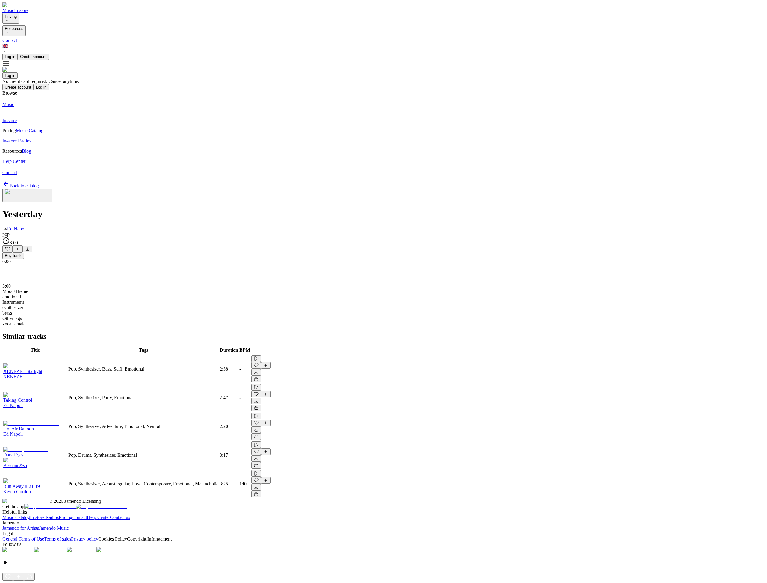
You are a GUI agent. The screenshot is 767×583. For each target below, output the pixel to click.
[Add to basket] (256, 379)
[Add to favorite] (7, 249)
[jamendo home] (12, 4)
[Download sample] (27, 249)
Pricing (11, 16)
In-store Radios (44, 517)
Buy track (13, 255)
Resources (14, 28)
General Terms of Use (23, 538)
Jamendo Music (54, 528)
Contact (9, 40)
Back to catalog (24, 185)
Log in (10, 56)
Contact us (120, 517)
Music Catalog (16, 517)
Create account (33, 56)
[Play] (27, 195)
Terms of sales (57, 538)
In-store (21, 10)
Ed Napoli (17, 228)
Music (8, 10)
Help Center (98, 517)
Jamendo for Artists (20, 528)
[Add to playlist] (18, 249)
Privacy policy (84, 538)
